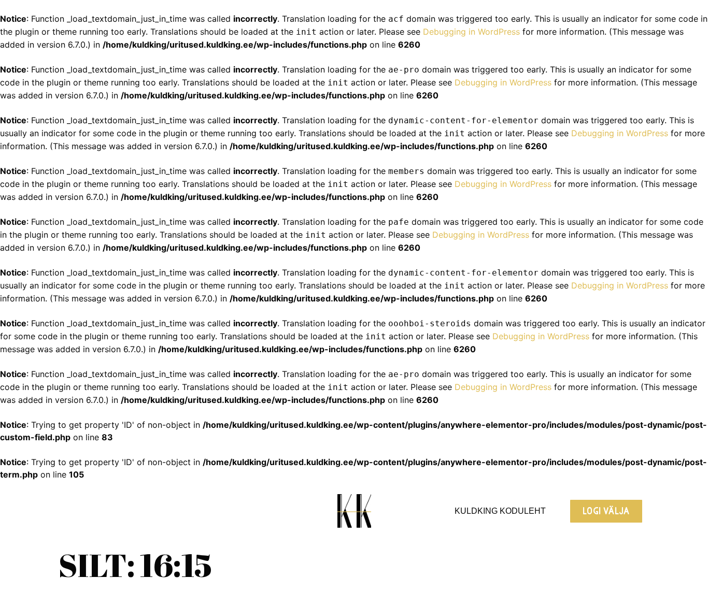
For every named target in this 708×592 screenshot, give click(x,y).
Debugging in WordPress (471, 31)
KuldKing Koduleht (500, 511)
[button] (606, 511)
